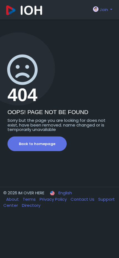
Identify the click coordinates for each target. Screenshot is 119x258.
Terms (30, 199)
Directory (31, 205)
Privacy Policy (54, 199)
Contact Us (83, 199)
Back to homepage (37, 143)
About (13, 199)
